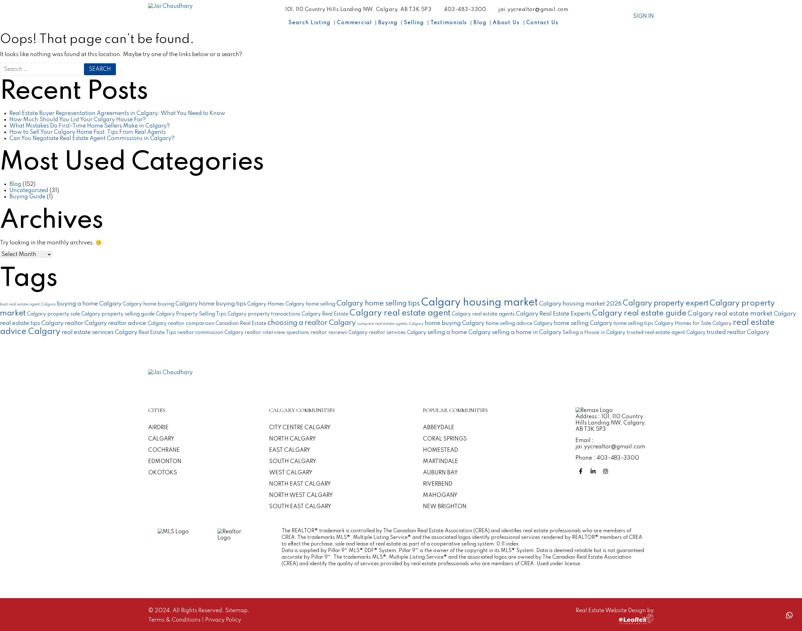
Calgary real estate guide (639, 313)
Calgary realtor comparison (181, 323)
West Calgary (290, 473)
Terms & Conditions (175, 620)
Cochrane (164, 450)
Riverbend (437, 484)
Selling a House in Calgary (594, 332)
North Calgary (292, 439)
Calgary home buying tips (210, 304)
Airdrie (158, 427)
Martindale (440, 461)
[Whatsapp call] (789, 615)
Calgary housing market (479, 303)
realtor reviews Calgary (338, 332)
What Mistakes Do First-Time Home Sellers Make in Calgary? (89, 126)
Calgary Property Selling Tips (191, 314)
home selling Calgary (583, 323)
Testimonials (448, 22)
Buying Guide (27, 197)
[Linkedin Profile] (594, 471)
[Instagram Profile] (607, 471)
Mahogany (440, 495)
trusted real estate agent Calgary (666, 332)
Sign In (643, 16)
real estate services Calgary (99, 332)
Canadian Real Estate (241, 323)
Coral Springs (445, 439)
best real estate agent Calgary (28, 304)
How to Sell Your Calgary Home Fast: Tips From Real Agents (87, 132)
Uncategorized (28, 190)
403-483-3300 (465, 9)
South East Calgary (300, 506)
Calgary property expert (665, 303)
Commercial (354, 22)
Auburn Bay (440, 473)
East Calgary (289, 450)
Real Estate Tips (157, 332)
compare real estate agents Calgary (390, 324)
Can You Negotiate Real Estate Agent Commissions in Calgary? (91, 138)
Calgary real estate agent (400, 313)
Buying (388, 22)
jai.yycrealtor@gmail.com (533, 9)
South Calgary (292, 461)
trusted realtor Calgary (738, 332)
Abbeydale (438, 427)
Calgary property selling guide (117, 314)
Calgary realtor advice (115, 323)
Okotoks (162, 473)
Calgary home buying (148, 304)
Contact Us (542, 22)
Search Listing (310, 22)
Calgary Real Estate (325, 314)
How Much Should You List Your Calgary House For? (77, 120)
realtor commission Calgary (210, 332)
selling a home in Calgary (526, 332)
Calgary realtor (62, 323)
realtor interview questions (277, 332)
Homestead (440, 450)
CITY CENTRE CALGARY (300, 427)
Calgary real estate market (730, 313)
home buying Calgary (454, 323)
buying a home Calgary (89, 304)
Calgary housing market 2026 (580, 304)
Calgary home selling (310, 304)
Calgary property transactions (263, 314)
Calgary (161, 439)
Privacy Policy (223, 620)
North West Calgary (301, 495)
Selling (414, 22)
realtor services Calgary (397, 332)
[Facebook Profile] (581, 471)
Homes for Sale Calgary (703, 323)
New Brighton (444, 506)
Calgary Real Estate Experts (553, 314)
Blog (480, 22)
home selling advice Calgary (519, 323)
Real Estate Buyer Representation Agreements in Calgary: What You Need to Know (117, 113)
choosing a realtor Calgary (312, 323)
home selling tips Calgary (643, 323)
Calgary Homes (265, 304)
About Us (506, 22)
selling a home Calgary (459, 332)
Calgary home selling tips (378, 303)
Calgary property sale (53, 314)
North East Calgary (300, 484)
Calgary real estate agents (483, 314)
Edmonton (164, 461)
